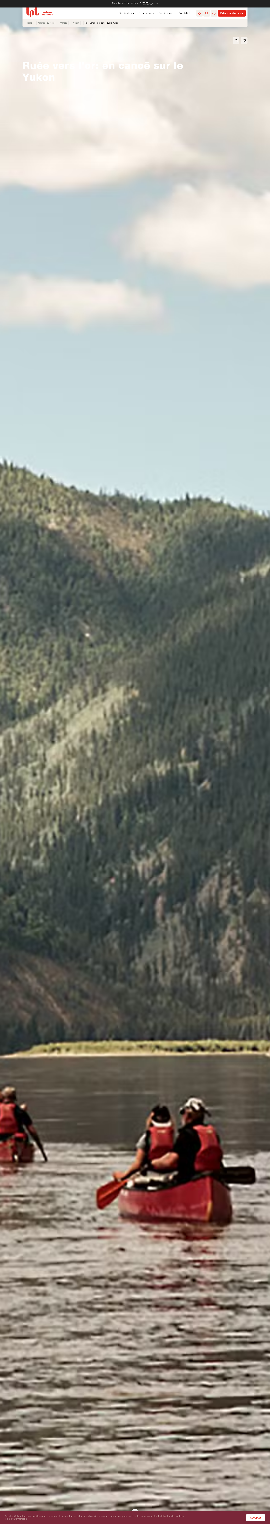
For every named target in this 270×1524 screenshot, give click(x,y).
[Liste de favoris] (199, 13)
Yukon (76, 23)
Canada (63, 23)
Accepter (255, 1517)
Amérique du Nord (46, 23)
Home (29, 23)
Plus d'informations (16, 1519)
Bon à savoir (166, 13)
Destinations (126, 13)
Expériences (146, 13)
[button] (206, 13)
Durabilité (184, 13)
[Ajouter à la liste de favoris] (244, 40)
